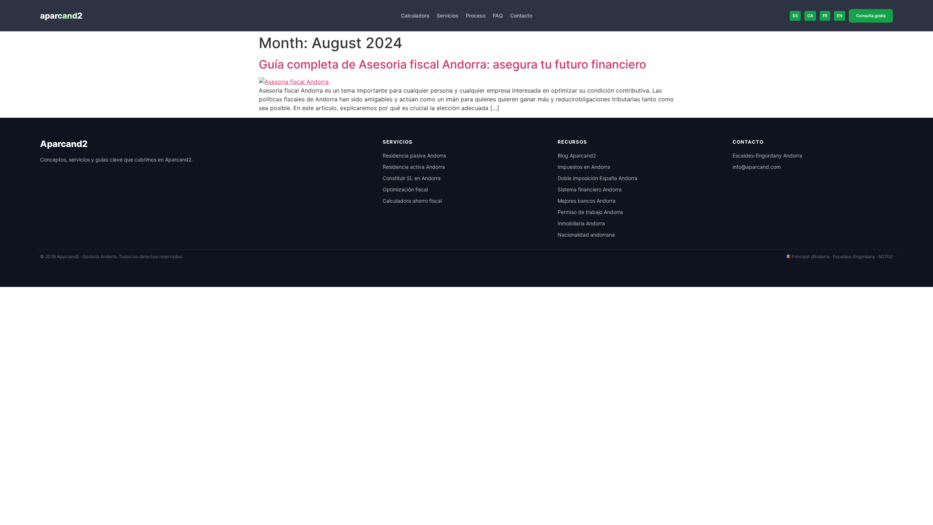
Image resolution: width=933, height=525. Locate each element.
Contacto (521, 15)
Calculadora (415, 15)
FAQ (498, 15)
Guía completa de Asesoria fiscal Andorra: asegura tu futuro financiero (452, 64)
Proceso (475, 15)
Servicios (447, 15)
